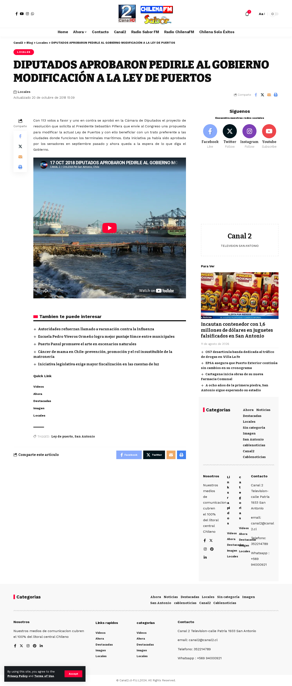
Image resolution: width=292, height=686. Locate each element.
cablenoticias (254, 445)
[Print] (276, 94)
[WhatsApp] (32, 13)
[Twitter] (230, 136)
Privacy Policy (17, 676)
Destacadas (252, 416)
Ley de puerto (62, 436)
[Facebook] (17, 13)
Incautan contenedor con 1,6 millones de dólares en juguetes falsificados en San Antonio (237, 330)
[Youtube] (269, 136)
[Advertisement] (240, 190)
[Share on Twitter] (262, 94)
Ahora (248, 410)
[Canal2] (146, 14)
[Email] (269, 94)
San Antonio (85, 436)
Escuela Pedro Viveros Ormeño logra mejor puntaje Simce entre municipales (106, 337)
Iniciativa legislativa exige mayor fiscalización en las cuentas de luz (98, 364)
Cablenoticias (254, 457)
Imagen (249, 433)
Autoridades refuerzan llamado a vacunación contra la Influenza (96, 329)
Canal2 (248, 451)
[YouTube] (22, 13)
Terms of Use (44, 676)
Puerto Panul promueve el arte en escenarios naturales (87, 344)
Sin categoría (254, 428)
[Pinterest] (211, 549)
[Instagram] (27, 13)
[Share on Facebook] (256, 94)
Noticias (263, 410)
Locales (23, 52)
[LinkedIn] (205, 558)
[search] (253, 14)
